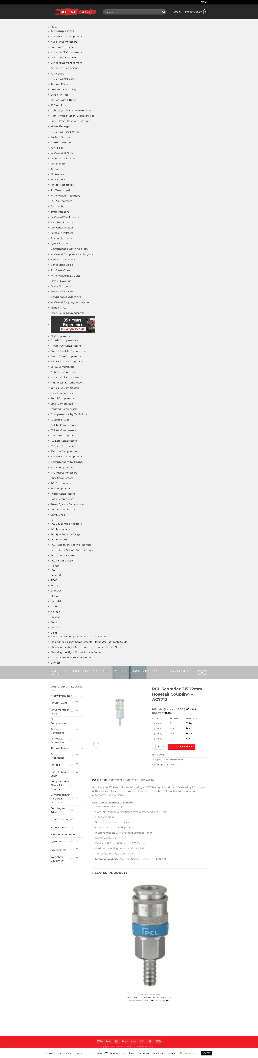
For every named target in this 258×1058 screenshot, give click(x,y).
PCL (53, 520)
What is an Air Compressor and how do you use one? (82, 636)
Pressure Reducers (62, 291)
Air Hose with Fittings (63, 100)
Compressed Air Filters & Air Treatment (60, 785)
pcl (158, 764)
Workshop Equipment (57, 859)
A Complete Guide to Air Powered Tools (74, 657)
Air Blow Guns (59, 702)
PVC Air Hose (58, 105)
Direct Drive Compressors (66, 356)
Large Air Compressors (64, 409)
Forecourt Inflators (62, 232)
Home (55, 671)
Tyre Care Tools (59, 841)
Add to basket (181, 746)
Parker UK (57, 575)
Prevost (55, 617)
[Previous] (94, 1012)
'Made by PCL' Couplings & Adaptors (130, 671)
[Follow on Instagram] (203, 2)
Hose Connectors (61, 142)
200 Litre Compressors (64, 446)
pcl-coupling (167, 764)
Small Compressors (62, 403)
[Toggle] (77, 702)
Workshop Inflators (62, 227)
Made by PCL (58, 307)
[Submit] (163, 11)
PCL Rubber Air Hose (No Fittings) (71, 544)
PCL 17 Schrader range (172, 760)
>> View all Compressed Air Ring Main (73, 254)
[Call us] (206, 2)
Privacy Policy (125, 1046)
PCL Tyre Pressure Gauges (66, 534)
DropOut (56, 590)
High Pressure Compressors (67, 382)
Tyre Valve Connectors (64, 243)
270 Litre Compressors (64, 451)
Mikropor (56, 585)
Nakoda (55, 611)
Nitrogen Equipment (63, 834)
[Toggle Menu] (53, 22)
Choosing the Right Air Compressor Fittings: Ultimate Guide (86, 647)
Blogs (54, 632)
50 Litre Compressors (63, 430)
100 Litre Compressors (64, 435)
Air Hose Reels (59, 84)
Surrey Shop (58, 514)
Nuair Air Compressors (64, 41)
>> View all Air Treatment (65, 195)
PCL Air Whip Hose (62, 560)
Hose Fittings (59, 827)
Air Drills (55, 169)
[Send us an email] (205, 2)
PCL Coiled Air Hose (62, 555)
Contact (55, 662)
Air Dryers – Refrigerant (64, 68)
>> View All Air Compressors (67, 36)
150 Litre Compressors (64, 440)
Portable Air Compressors (66, 345)
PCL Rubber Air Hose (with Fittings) (72, 550)
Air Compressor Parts (60, 711)
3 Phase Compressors (63, 372)
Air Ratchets (58, 163)
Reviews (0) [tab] (147, 780)
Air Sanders (57, 174)
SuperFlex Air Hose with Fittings (70, 121)
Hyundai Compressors (64, 472)
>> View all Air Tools (62, 153)
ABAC (54, 580)
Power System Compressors (67, 504)
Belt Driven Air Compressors (67, 361)
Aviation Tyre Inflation (64, 238)
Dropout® (57, 206)
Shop (54, 27)
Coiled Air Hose (60, 94)
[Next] (103, 743)
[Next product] (199, 672)
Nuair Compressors (62, 467)
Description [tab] (99, 780)
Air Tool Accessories (62, 184)
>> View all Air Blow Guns (65, 275)
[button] (177, 12)
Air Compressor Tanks (63, 57)
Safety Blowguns (61, 286)
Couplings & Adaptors (80, 671)
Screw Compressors (62, 366)
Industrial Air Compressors (66, 52)
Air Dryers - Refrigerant (57, 731)
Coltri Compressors (62, 499)
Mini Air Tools (58, 179)
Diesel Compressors (62, 393)
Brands (55, 565)
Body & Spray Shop (58, 774)
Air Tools (55, 764)
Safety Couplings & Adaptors (67, 313)
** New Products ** (61, 695)
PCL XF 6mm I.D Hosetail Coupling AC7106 (149, 997)
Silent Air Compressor (63, 47)
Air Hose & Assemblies (57, 740)
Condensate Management (66, 62)
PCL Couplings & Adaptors (66, 523)
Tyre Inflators (58, 849)
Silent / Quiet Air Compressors (68, 351)
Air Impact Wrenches (63, 158)
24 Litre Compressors (63, 425)
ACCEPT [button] (206, 1053)
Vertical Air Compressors (65, 387)
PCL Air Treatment (61, 201)
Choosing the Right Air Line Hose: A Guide (76, 652)
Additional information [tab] (123, 780)
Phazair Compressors (63, 509)
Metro (54, 596)
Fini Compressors (61, 488)
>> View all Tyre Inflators (65, 217)
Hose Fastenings (61, 819)
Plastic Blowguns (61, 281)
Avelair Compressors (63, 493)
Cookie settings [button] (188, 1053)
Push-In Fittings (60, 137)
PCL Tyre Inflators (61, 529)
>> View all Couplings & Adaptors (70, 302)
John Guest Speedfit (63, 259)
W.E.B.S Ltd (151, 1046)
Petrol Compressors (62, 398)
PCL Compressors (61, 483)
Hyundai (56, 601)
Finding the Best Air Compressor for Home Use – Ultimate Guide (89, 641)
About (54, 627)
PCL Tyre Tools (59, 539)
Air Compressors (60, 336)
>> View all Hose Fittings (65, 132)
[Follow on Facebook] (201, 2)
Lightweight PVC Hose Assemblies (71, 110)
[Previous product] (204, 672)
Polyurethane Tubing (63, 89)
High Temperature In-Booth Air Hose (72, 115)
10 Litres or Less (60, 419)
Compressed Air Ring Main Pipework (60, 798)
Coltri (54, 622)
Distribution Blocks (62, 264)
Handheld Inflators (62, 222)
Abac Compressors (62, 478)
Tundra (55, 606)
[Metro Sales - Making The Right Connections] (74, 11)
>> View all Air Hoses (63, 79)
